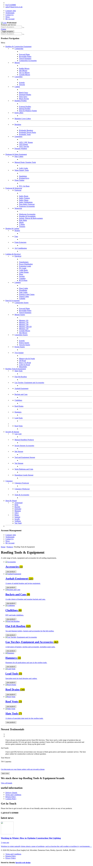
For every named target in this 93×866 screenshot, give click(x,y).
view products (10, 572)
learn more (5, 773)
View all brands (6, 783)
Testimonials (9, 13)
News (7, 17)
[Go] (23, 27)
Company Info (10, 11)
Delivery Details (11, 793)
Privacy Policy (10, 858)
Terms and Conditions (13, 795)
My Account (9, 19)
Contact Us (9, 15)
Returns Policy (10, 797)
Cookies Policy (10, 799)
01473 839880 (10, 5)
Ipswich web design (23, 863)
